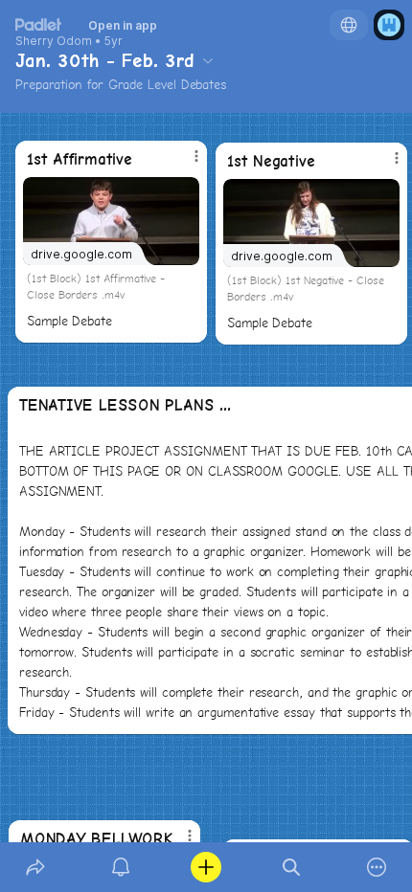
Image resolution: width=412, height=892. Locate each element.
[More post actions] (384, 165)
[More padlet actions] (377, 867)
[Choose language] (349, 25)
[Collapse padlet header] (208, 60)
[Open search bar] (292, 867)
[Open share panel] (35, 867)
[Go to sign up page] (389, 25)
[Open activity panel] (120, 867)
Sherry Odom (53, 41)
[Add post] (205, 867)
